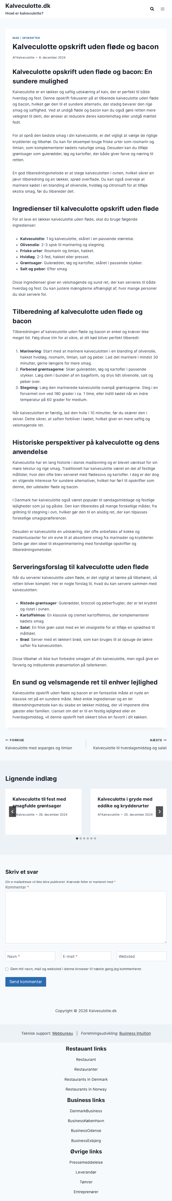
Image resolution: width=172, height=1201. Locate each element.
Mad (16, 38)
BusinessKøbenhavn (86, 1121)
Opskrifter (31, 38)
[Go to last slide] (12, 811)
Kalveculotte (25, 57)
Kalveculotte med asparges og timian (38, 744)
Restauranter (86, 1069)
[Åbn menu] (162, 8)
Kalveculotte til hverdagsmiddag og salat (130, 744)
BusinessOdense (86, 1130)
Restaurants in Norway (86, 1089)
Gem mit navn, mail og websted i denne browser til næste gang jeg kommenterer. (76, 969)
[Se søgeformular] (152, 9)
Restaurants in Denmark (86, 1079)
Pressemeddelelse (86, 1162)
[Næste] (159, 811)
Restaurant (86, 1059)
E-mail (70, 956)
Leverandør (86, 1172)
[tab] (77, 838)
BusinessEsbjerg (86, 1140)
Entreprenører (86, 1192)
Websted (127, 956)
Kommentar (17, 887)
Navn (13, 956)
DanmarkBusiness (86, 1111)
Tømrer (86, 1182)
